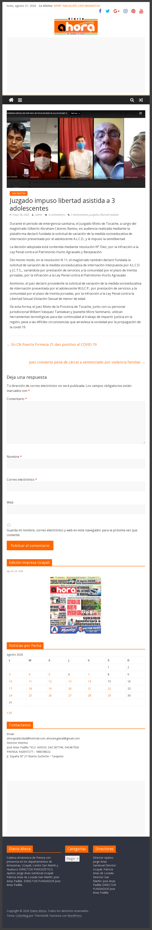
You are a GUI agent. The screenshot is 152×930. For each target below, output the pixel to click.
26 (50, 695)
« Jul (9, 712)
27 (69, 695)
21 (89, 688)
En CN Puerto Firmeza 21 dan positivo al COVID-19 (52, 344)
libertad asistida (109, 214)
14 (89, 681)
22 (109, 688)
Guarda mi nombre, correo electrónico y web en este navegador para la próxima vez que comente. (72, 532)
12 (50, 681)
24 (10, 695)
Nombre (14, 456)
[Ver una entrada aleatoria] (141, 100)
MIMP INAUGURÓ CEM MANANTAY (77, 6)
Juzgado (94, 214)
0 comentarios (56, 214)
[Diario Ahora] (11, 100)
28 (89, 695)
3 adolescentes (79, 214)
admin (39, 214)
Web (10, 502)
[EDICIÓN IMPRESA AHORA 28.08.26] (76, 633)
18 (30, 688)
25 (30, 695)
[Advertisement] (76, 65)
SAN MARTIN (19, 193)
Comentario (17, 399)
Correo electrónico (22, 479)
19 (50, 688)
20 (69, 688)
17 (10, 688)
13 (69, 681)
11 (30, 681)
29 (109, 695)
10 (10, 681)
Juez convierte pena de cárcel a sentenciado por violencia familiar (87, 362)
